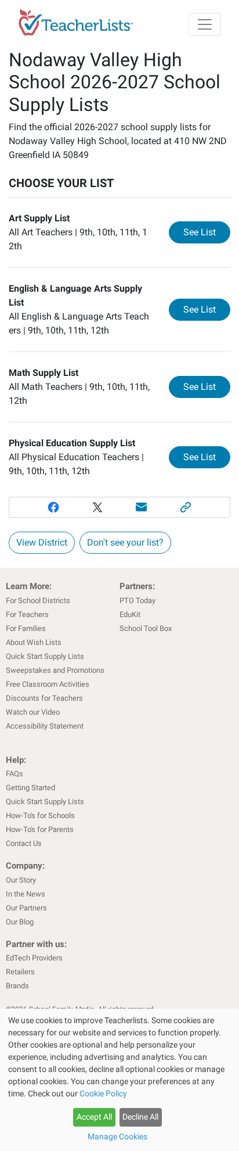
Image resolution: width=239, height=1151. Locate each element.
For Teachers (27, 614)
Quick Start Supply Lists (45, 656)
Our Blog (20, 921)
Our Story (21, 880)
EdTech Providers (34, 957)
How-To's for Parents (40, 829)
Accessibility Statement (45, 726)
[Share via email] (141, 507)
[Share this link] (186, 507)
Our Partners (26, 907)
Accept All (94, 1116)
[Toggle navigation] (205, 24)
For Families (26, 628)
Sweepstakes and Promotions (55, 670)
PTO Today (137, 600)
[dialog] (119, 1080)
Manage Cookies (117, 1136)
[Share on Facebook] (53, 507)
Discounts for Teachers (44, 698)
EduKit (129, 614)
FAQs (14, 773)
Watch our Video (33, 712)
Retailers (20, 971)
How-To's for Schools (40, 815)
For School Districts (38, 600)
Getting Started (30, 787)
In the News (25, 894)
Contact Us (24, 843)
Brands (17, 985)
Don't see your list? (125, 542)
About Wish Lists (33, 642)
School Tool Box (145, 628)
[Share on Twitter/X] (97, 507)
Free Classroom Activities (47, 684)
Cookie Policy (103, 1093)
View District (41, 542)
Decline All (140, 1116)
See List (206, 232)
